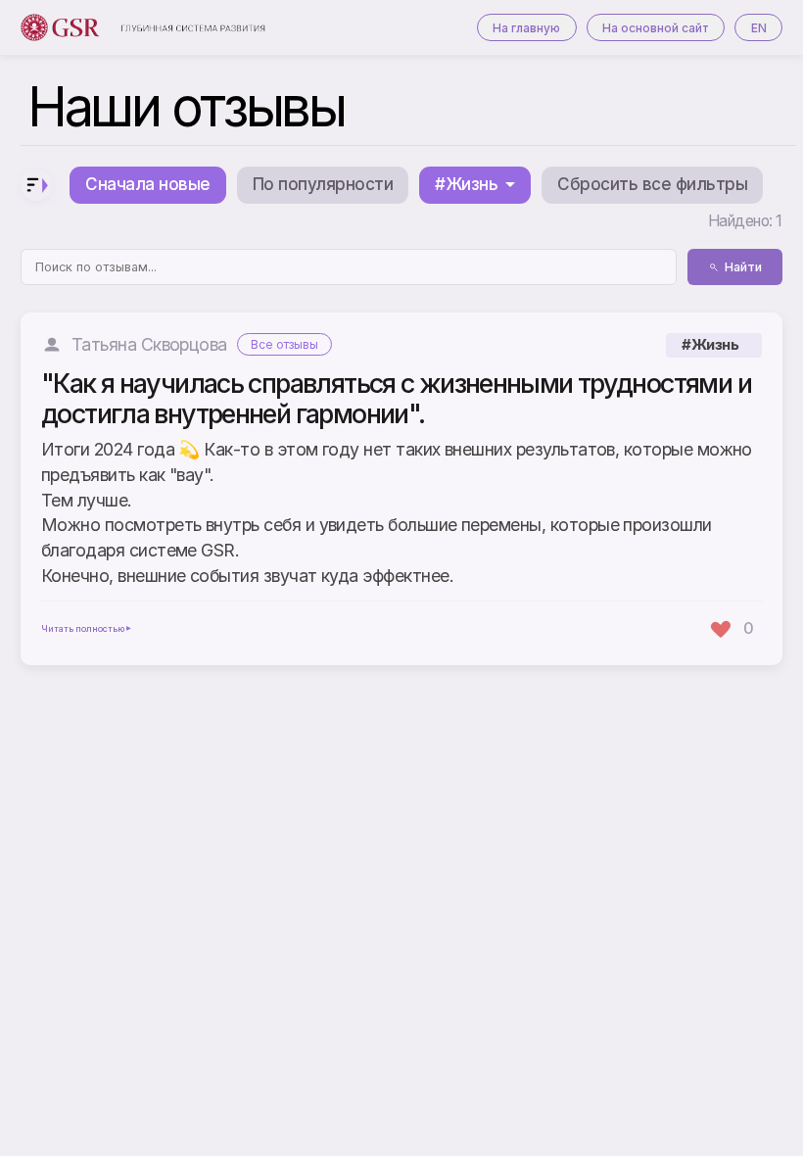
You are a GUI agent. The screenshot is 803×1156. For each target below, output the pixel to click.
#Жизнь (710, 345)
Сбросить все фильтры (652, 184)
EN (759, 28)
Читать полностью (82, 629)
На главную (526, 28)
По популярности (323, 184)
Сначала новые (147, 184)
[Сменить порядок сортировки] (36, 185)
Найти (743, 267)
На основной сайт (655, 28)
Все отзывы (284, 344)
